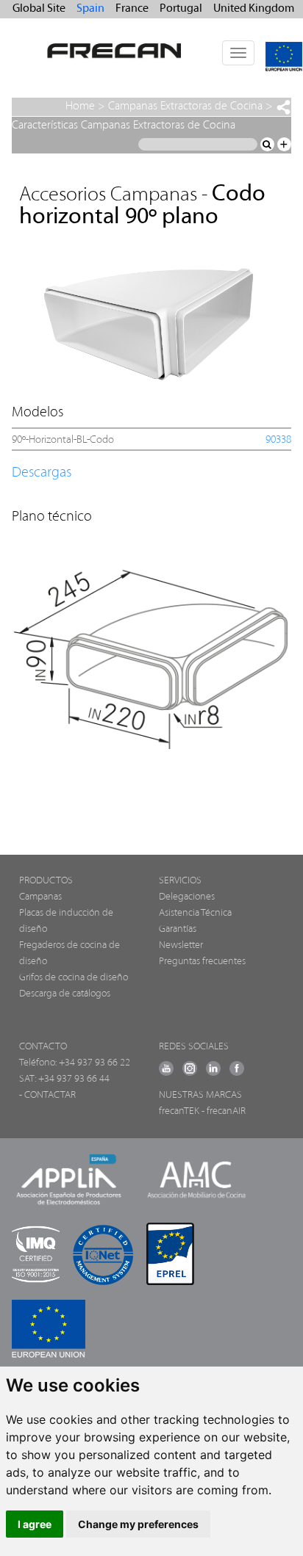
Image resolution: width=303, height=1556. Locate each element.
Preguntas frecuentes (202, 961)
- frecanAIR (224, 1111)
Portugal (181, 9)
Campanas (40, 896)
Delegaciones (187, 896)
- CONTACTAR (47, 1095)
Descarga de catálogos (64, 993)
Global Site (39, 9)
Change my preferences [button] (138, 1524)
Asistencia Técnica (195, 913)
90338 (278, 440)
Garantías (177, 929)
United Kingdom (253, 9)
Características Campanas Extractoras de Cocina (123, 125)
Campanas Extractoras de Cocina (185, 106)
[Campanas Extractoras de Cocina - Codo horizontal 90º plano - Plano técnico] (151, 652)
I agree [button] (34, 1524)
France (132, 9)
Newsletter (181, 945)
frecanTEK (179, 1111)
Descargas (41, 473)
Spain (90, 9)
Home (80, 106)
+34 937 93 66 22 (94, 1062)
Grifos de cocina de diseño (73, 977)
